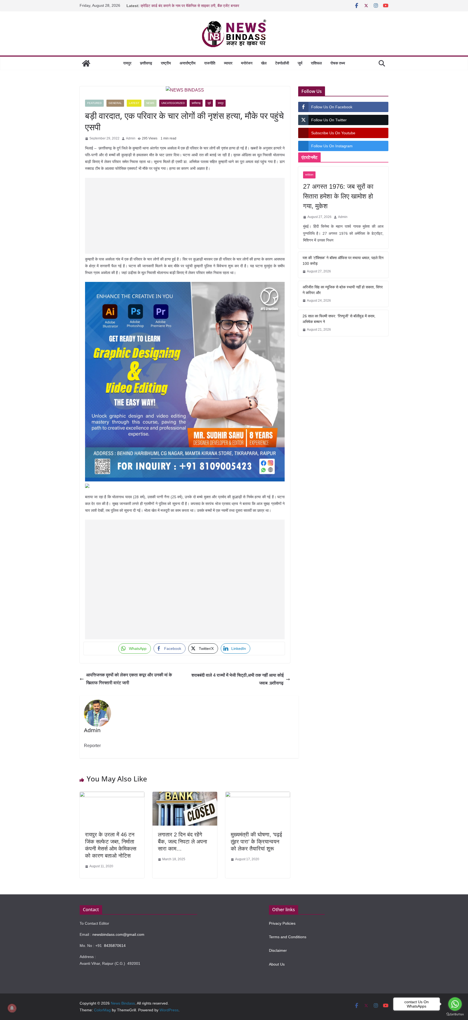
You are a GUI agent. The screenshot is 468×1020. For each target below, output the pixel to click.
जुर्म (300, 63)
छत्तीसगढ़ (146, 63)
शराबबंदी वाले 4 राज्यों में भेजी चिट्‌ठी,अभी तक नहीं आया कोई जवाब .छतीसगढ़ (237, 679)
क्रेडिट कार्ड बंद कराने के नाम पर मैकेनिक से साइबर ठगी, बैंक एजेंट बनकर (190, 6)
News (150, 103)
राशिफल (316, 63)
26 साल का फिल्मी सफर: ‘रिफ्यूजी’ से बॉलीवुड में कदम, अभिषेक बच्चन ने (339, 319)
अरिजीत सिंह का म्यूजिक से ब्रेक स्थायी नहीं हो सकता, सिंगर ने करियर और (343, 290)
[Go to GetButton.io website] (455, 1014)
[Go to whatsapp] (455, 1004)
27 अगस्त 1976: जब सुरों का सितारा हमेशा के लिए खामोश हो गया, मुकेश (338, 196)
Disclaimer (278, 950)
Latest (134, 103)
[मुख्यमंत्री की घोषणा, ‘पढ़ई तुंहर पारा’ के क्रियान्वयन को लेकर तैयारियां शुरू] (257, 795)
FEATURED (94, 103)
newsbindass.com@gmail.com (118, 934)
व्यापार (228, 63)
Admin (130, 138)
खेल (263, 63)
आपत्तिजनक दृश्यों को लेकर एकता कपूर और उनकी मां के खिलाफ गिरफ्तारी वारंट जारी (129, 679)
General (115, 103)
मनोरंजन (246, 63)
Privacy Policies (282, 923)
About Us (277, 964)
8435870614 (115, 945)
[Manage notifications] (12, 1008)
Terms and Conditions (287, 937)
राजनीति (209, 63)
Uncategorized (173, 103)
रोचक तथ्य (337, 63)
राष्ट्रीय (166, 63)
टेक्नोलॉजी (282, 63)
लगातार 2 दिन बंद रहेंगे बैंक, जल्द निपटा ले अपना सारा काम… (182, 842)
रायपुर (127, 63)
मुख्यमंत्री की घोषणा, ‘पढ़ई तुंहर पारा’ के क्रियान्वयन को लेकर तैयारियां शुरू (256, 842)
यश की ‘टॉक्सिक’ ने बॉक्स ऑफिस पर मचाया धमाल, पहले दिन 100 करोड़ (343, 261)
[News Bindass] (86, 63)
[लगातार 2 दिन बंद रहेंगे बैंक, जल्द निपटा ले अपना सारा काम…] (184, 795)
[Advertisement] (185, 216)
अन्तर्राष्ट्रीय (188, 63)
